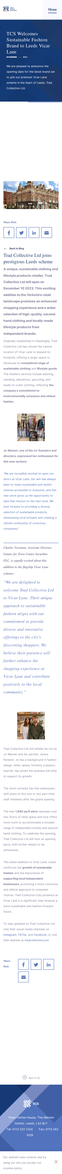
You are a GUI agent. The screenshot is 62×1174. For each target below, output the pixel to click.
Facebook (40, 934)
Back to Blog (16, 248)
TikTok (22, 934)
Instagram (9, 934)
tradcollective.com (37, 940)
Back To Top (34, 1078)
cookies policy (12, 1168)
